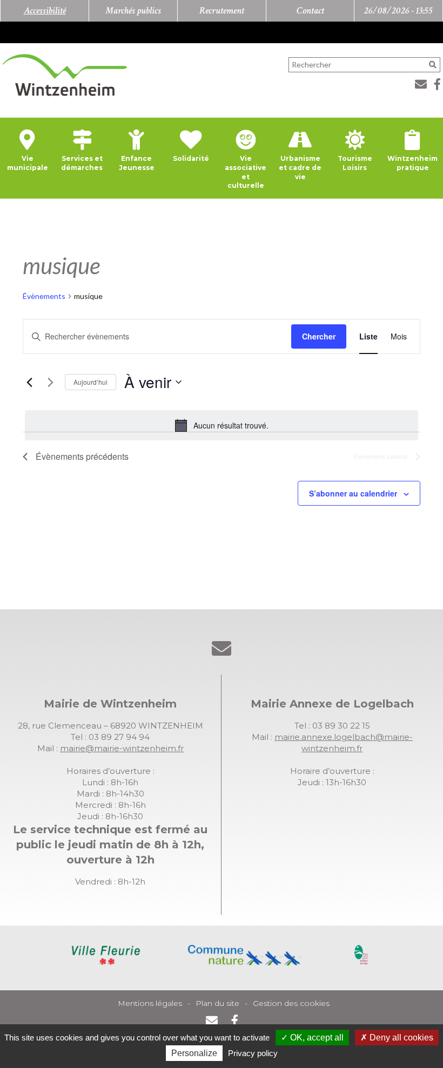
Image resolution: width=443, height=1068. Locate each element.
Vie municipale (27, 163)
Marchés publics (133, 10)
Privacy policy (253, 1053)
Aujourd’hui (90, 381)
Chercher (318, 336)
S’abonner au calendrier (353, 493)
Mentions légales (150, 1003)
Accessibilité (45, 10)
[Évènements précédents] (29, 382)
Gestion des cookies (291, 1003)
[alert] (221, 425)
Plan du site (217, 1003)
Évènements (44, 296)
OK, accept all (316, 1037)
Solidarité (191, 158)
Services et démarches (82, 163)
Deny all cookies (400, 1037)
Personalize (194, 1053)
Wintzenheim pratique (412, 163)
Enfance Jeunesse (137, 163)
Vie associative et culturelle (245, 171)
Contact (310, 10)
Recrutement (221, 10)
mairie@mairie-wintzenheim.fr (122, 748)
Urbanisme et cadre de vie (300, 167)
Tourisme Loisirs (355, 163)
